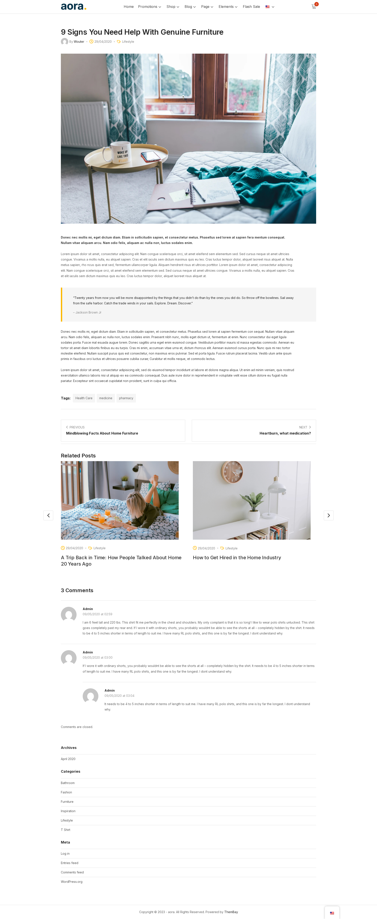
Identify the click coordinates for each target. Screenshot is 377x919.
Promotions (148, 6)
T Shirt (65, 830)
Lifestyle (128, 41)
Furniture (67, 801)
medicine (105, 398)
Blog (189, 6)
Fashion (66, 792)
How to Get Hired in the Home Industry (237, 557)
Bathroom (68, 783)
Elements (227, 6)
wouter (79, 41)
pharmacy (126, 398)
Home (129, 6)
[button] (313, 7)
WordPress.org (71, 881)
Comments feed (72, 872)
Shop (171, 6)
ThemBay (231, 912)
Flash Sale (251, 6)
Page (206, 6)
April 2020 (68, 759)
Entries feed (69, 863)
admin (88, 609)
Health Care (84, 398)
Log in (65, 853)
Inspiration (68, 811)
